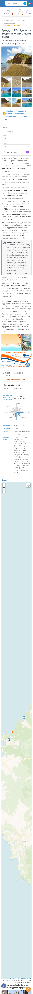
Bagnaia (16, 439)
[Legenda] (4, 491)
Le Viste (16, 457)
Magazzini (17, 448)
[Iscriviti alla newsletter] (3, 985)
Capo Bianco (25, 466)
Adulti (5, 135)
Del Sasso (24, 468)
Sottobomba (24, 470)
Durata (5, 127)
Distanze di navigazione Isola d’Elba (14, 379)
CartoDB (29, 978)
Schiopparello (18, 455)
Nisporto (16, 441)
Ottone (16, 446)
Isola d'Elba (6, 21)
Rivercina (17, 452)
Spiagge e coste (9, 23)
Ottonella (17, 444)
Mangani (16, 459)
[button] (9, 740)
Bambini (5, 143)
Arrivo (5, 119)
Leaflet (13, 978)
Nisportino (17, 450)
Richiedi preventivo (10, 152)
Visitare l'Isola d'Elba (19, 21)
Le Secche (17, 437)
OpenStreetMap (21, 978)
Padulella (27, 463)
